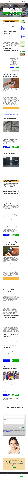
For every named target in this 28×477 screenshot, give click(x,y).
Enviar (23, 427)
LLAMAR (14, 467)
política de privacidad (8, 431)
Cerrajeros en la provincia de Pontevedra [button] (23, 42)
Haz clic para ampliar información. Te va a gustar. (11, 27)
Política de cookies (17, 473)
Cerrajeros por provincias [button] (22, 46)
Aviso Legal (7, 473)
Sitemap (21, 473)
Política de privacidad (11, 473)
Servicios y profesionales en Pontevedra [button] (23, 21)
